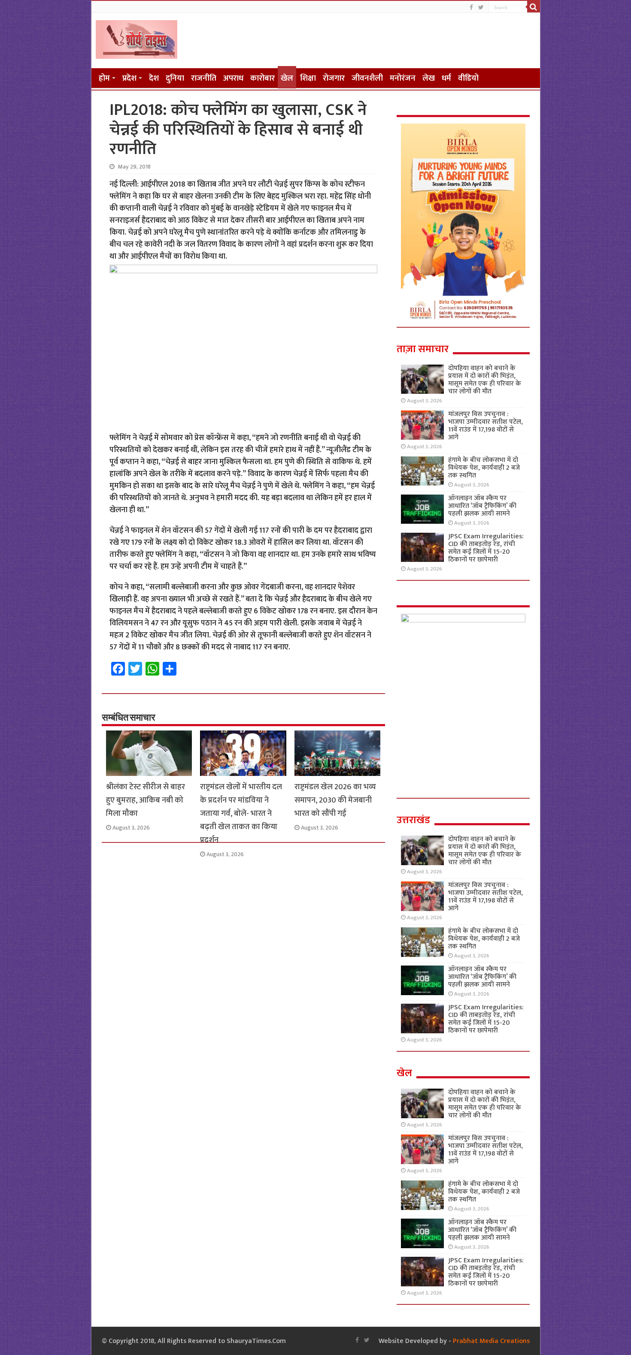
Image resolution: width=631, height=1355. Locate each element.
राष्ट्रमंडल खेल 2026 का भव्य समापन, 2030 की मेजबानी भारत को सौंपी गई (335, 800)
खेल (287, 78)
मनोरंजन (403, 78)
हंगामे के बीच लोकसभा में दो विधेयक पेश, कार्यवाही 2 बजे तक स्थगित (484, 467)
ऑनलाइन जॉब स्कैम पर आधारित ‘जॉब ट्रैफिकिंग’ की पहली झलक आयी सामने (482, 505)
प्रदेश (129, 78)
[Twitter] (481, 7)
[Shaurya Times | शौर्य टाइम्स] (136, 37)
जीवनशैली (367, 78)
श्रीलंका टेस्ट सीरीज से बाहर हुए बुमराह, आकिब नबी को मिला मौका (145, 800)
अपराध (233, 78)
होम (104, 78)
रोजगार (334, 78)
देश (154, 78)
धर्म (446, 78)
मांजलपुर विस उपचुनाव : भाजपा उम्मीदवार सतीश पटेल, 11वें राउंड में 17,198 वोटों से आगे (485, 425)
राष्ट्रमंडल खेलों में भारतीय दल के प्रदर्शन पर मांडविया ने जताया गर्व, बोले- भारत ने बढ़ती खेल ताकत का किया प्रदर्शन (241, 813)
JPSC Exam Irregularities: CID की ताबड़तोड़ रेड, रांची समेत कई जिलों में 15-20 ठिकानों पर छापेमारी (486, 548)
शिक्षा (308, 78)
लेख (428, 78)
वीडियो (468, 78)
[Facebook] (471, 7)
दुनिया (175, 78)
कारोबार (262, 78)
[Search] (533, 7)
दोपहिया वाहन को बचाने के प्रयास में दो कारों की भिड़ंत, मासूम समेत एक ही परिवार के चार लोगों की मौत (484, 379)
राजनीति (203, 78)
